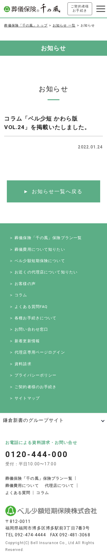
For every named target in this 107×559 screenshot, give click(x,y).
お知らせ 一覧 (64, 25)
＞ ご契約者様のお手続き (32, 387)
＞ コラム (18, 295)
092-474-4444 (30, 534)
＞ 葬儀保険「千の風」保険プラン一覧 (45, 238)
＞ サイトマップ (24, 398)
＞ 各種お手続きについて (32, 318)
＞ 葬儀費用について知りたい (37, 249)
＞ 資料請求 (20, 364)
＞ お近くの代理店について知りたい (43, 272)
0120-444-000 (36, 454)
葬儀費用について (22, 485)
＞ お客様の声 (22, 283)
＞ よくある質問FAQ (28, 306)
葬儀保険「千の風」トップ (25, 25)
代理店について (59, 485)
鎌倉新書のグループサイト (33, 420)
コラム (42, 492)
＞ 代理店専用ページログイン (37, 352)
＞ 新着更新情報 (24, 341)
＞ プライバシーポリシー (32, 375)
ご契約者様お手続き (80, 8)
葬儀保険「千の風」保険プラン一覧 (39, 478)
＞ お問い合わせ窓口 (28, 329)
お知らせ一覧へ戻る (57, 191)
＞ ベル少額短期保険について (37, 260)
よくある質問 (18, 492)
